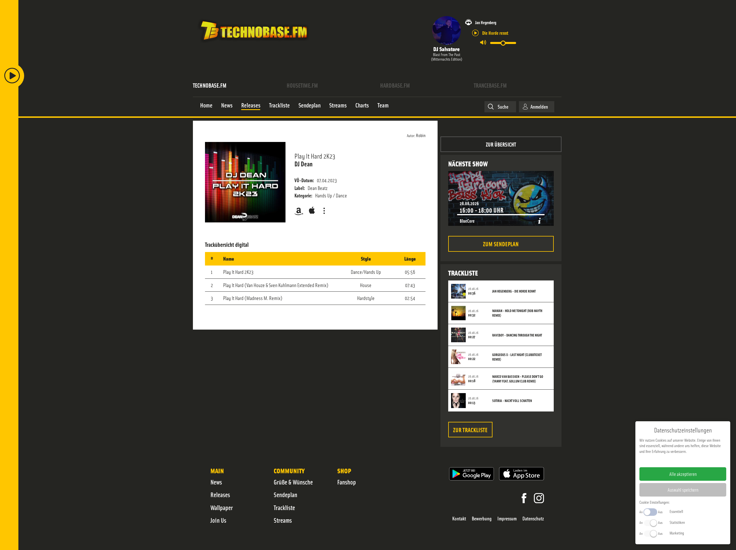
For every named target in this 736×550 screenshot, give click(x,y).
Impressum (507, 519)
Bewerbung (482, 519)
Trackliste (284, 507)
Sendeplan (285, 494)
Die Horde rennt (495, 33)
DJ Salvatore (446, 48)
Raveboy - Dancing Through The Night (517, 335)
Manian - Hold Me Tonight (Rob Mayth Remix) (517, 313)
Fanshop (346, 482)
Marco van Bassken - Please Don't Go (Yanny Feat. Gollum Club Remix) (517, 378)
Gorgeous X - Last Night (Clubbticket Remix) (517, 356)
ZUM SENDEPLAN (501, 243)
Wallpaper (221, 507)
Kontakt (459, 519)
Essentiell (676, 511)
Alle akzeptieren (683, 474)
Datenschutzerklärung (692, 460)
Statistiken (677, 522)
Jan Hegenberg (485, 22)
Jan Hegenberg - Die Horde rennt (514, 291)
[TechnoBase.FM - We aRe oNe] (253, 44)
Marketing (677, 532)
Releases (220, 494)
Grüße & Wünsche (293, 482)
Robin (420, 135)
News (216, 482)
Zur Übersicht (501, 144)
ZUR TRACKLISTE (470, 429)
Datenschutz (533, 519)
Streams (283, 520)
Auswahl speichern (683, 490)
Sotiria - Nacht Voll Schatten (512, 400)
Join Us (218, 520)
